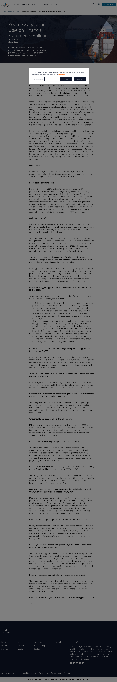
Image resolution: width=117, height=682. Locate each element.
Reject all (66, 79)
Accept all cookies (80, 79)
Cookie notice (61, 74)
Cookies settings (38, 79)
